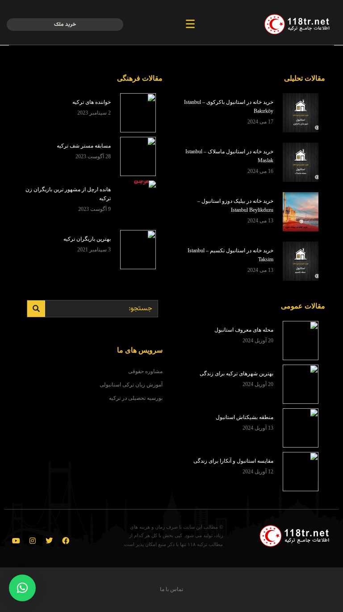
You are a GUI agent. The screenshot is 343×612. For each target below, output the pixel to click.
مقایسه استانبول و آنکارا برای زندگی (233, 461)
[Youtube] (16, 541)
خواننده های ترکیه (91, 102)
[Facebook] (66, 541)
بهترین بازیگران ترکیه (87, 239)
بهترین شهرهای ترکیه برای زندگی (236, 373)
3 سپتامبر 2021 (94, 249)
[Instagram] (32, 541)
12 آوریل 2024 (258, 471)
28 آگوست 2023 (93, 156)
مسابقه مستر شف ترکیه (84, 146)
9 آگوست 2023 (94, 209)
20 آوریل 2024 (258, 340)
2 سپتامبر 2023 (94, 113)
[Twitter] (49, 541)
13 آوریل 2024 (258, 428)
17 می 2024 (260, 122)
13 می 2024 (260, 221)
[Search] (36, 308)
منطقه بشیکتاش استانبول (244, 417)
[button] (22, 588)
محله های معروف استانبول (243, 330)
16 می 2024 (260, 171)
